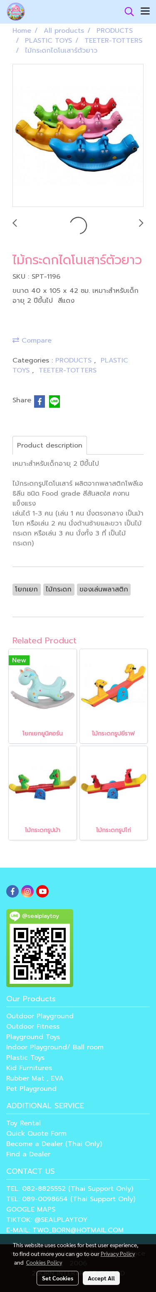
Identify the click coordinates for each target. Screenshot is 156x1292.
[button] (126, 11)
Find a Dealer (28, 1154)
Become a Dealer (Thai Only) (54, 1144)
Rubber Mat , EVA (35, 1078)
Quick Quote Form (36, 1134)
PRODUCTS (74, 360)
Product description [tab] (49, 445)
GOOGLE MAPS (30, 1209)
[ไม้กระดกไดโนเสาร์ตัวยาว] (78, 135)
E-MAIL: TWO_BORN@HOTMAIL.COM (65, 1230)
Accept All (101, 1278)
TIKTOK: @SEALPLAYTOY (46, 1220)
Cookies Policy (44, 1262)
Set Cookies (57, 1278)
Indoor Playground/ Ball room (55, 1047)
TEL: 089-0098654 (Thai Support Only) (70, 1199)
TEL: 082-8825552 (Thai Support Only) (69, 1189)
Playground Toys (33, 1037)
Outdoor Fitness (32, 1027)
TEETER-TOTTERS (68, 370)
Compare (35, 341)
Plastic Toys (25, 1058)
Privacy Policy (118, 1253)
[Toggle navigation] (145, 11)
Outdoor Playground (40, 1016)
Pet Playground (31, 1089)
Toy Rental (23, 1123)
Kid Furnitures (29, 1068)
